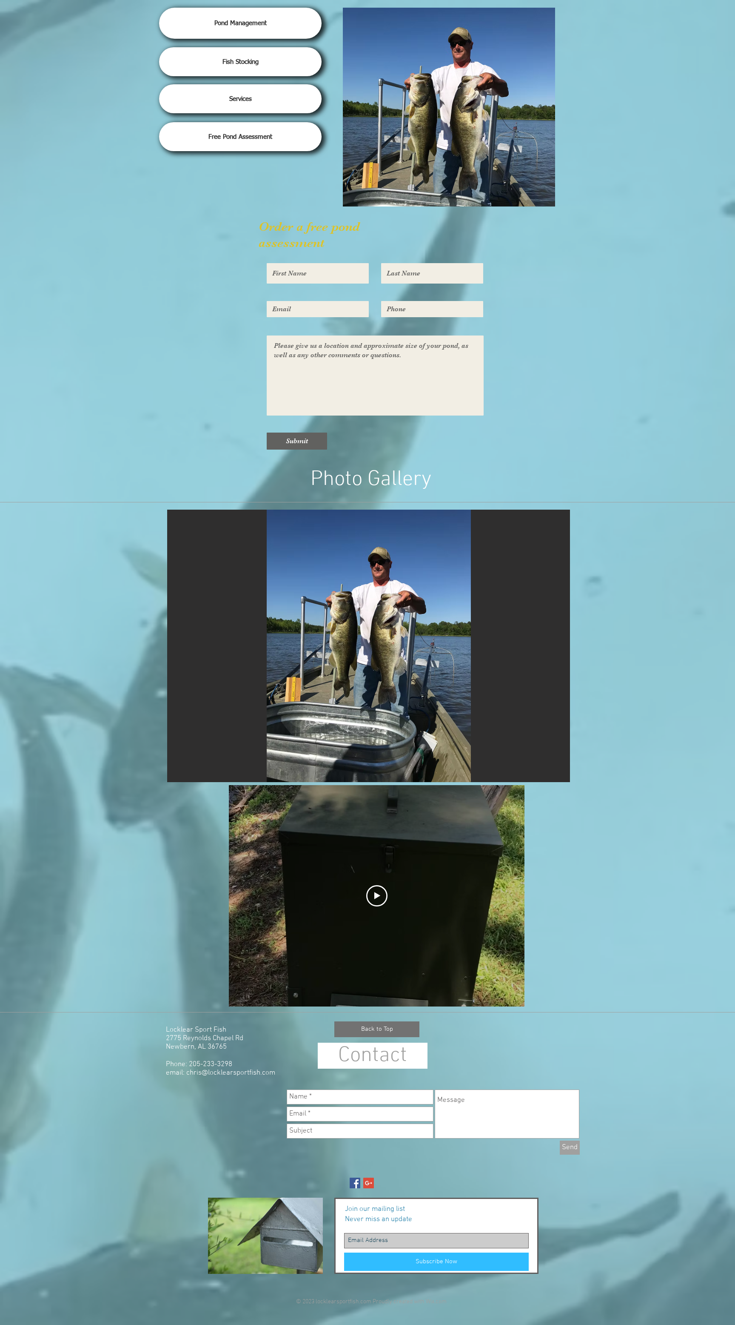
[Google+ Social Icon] (368, 1183)
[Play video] (376, 895)
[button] (368, 646)
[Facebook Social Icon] (355, 1183)
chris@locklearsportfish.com (230, 1073)
